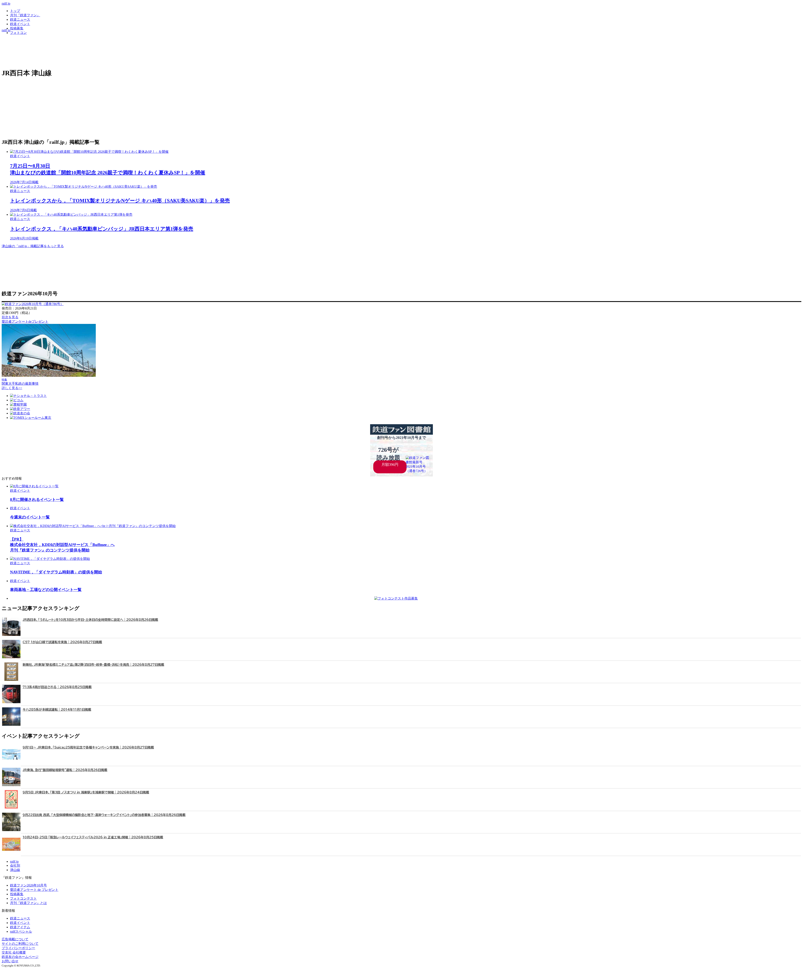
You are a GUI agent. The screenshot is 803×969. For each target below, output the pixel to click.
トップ (15, 11)
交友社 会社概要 (14, 952)
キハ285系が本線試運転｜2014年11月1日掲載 (57, 709)
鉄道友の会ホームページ (20, 957)
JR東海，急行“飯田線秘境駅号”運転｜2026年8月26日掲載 (65, 770)
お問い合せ (10, 961)
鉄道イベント (20, 24)
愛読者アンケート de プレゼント (34, 889)
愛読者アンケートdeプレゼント (25, 321)
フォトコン (18, 32)
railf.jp (6, 3)
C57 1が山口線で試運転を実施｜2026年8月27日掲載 (62, 642)
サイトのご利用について (20, 943)
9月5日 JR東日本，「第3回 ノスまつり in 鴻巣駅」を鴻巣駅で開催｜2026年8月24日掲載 (86, 792)
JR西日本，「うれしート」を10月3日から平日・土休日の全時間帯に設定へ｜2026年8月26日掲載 (90, 619)
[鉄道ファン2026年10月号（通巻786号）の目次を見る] (33, 304)
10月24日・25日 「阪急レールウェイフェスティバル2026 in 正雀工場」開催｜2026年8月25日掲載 (93, 837)
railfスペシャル (21, 931)
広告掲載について (15, 939)
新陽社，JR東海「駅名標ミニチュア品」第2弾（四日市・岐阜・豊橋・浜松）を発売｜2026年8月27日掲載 (93, 664)
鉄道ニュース (20, 19)
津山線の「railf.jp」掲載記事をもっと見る (33, 246)
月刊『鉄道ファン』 (25, 15)
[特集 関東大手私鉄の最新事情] (49, 375)
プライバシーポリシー (18, 948)
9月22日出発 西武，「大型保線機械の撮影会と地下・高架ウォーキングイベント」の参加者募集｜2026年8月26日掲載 (104, 814)
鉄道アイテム (20, 927)
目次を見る (10, 317)
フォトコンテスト (23, 898)
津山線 (15, 870)
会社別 (15, 865)
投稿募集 (16, 28)
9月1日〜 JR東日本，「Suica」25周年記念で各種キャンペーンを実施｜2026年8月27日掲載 (88, 747)
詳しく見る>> (12, 388)
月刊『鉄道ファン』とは (28, 903)
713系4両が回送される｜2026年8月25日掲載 (57, 687)
